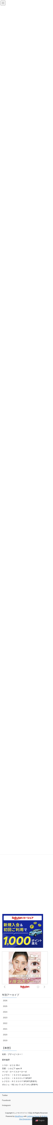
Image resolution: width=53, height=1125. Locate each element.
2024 (5, 1012)
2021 (5, 1029)
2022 (5, 1023)
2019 (5, 1040)
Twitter (5, 1095)
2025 (5, 1006)
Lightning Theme (33, 1116)
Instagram (6, 1105)
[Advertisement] (26, 884)
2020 (5, 1035)
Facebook (6, 1100)
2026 (5, 1000)
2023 (5, 1018)
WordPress (19, 1116)
